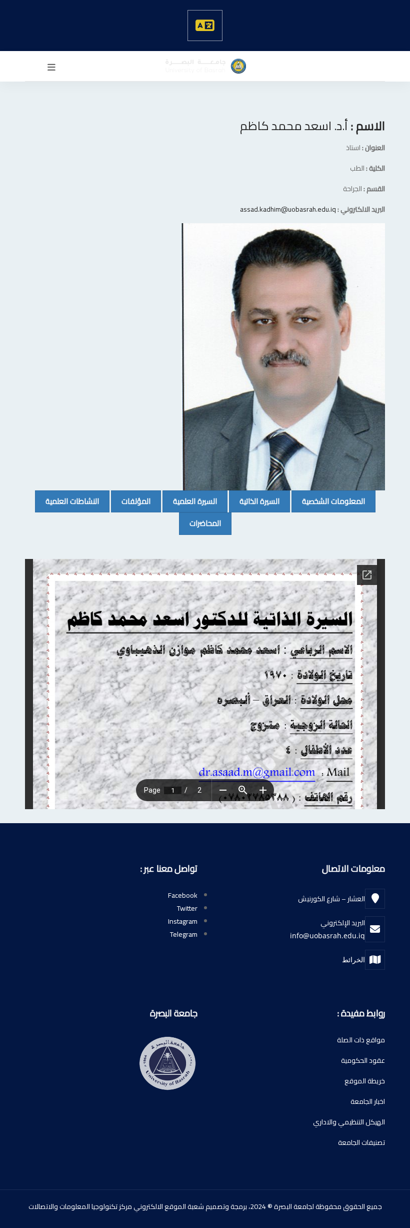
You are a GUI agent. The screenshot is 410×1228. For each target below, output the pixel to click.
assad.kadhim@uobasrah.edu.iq (288, 209)
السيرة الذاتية (254, 500)
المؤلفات (130, 500)
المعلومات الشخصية (328, 500)
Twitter (187, 908)
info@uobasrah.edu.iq (327, 935)
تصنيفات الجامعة (361, 1142)
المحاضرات (200, 522)
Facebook (183, 895)
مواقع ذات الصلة (361, 1039)
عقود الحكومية (363, 1060)
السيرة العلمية (189, 500)
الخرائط (353, 959)
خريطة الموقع (364, 1080)
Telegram (184, 934)
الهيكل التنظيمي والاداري (349, 1121)
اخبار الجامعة (367, 1101)
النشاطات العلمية (67, 500)
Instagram (183, 921)
